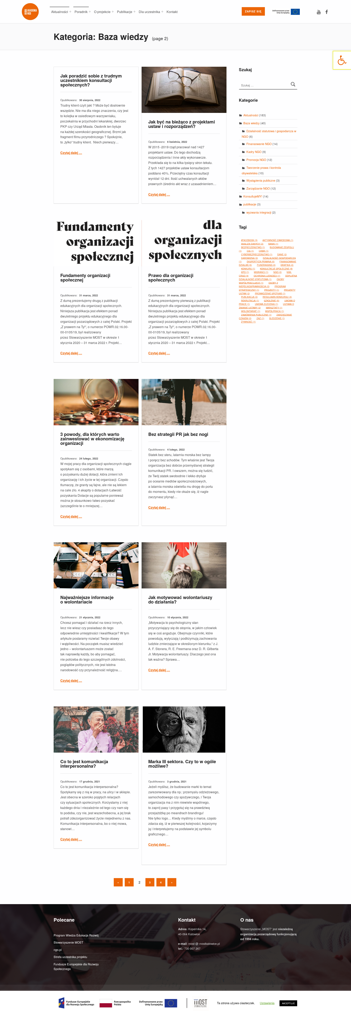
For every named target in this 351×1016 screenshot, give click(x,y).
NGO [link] (277, 272)
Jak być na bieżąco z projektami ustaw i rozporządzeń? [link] (181, 123)
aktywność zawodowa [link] (277, 240)
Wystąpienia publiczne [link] (260, 180)
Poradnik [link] (81, 11)
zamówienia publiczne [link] (256, 314)
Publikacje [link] (124, 11)
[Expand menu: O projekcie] (113, 12)
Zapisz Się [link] (253, 11)
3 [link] (150, 882)
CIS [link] (250, 250)
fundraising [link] (266, 264)
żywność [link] (248, 321)
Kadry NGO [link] (253, 152)
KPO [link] (245, 272)
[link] (342, 60)
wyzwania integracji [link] (258, 212)
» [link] (174, 882)
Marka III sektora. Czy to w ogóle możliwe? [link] (182, 763)
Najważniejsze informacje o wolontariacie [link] (87, 599)
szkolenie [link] (271, 300)
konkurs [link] (248, 268)
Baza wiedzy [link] (251, 123)
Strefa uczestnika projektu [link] (70, 957)
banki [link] (273, 243)
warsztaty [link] (274, 307)
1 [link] (129, 882)
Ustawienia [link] (267, 1003)
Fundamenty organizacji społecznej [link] (85, 277)
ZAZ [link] (260, 318)
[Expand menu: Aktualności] (70, 12)
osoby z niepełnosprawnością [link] (258, 284)
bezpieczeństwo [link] (253, 247)
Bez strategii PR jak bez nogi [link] (178, 434)
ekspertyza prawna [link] (261, 261)
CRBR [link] (264, 250)
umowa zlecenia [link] (266, 304)
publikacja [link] (249, 296)
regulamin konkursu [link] (277, 296)
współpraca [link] (274, 311)
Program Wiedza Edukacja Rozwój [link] (76, 935)
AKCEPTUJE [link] (288, 1003)
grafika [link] (287, 264)
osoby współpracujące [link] (261, 281)
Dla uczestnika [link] (149, 11)
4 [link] (161, 882)
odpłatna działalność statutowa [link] (268, 277)
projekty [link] (271, 289)
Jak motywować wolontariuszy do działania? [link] (180, 599)
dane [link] (282, 254)
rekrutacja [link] (250, 300)
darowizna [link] (249, 257)
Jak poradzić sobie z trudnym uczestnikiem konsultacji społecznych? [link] (91, 80)
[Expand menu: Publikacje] (134, 12)
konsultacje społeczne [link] (276, 268)
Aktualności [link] (59, 11)
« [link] (120, 882)
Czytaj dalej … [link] (71, 152)
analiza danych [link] (252, 243)
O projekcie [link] (102, 11)
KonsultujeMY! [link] (252, 196)
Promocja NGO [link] (256, 159)
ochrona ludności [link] (267, 275)
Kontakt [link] (172, 11)
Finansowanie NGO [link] (259, 144)
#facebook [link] (249, 240)
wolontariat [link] (250, 311)
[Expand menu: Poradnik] (90, 12)
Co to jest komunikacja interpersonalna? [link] (84, 763)
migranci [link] (261, 272)
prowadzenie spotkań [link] (270, 293)
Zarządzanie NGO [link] (258, 188)
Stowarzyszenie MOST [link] (68, 942)
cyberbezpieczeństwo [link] (256, 254)
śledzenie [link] (277, 318)
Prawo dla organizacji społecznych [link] (170, 277)
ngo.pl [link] (58, 949)
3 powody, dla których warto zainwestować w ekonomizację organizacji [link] (92, 438)
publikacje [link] (249, 204)
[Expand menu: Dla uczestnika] (162, 12)
